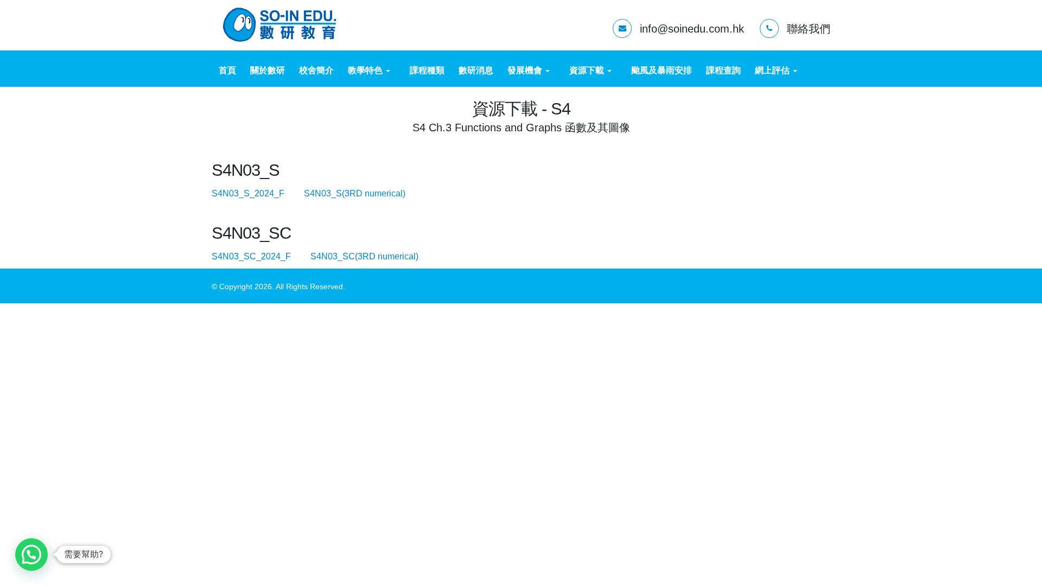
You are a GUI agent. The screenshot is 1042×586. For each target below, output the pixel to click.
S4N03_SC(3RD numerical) (373, 256)
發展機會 (525, 70)
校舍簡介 (316, 70)
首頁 (227, 70)
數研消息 (476, 70)
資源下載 (587, 70)
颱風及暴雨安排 (661, 70)
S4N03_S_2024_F (257, 193)
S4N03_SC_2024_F (260, 256)
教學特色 (366, 70)
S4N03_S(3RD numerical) (363, 193)
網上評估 (773, 70)
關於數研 (267, 70)
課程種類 (427, 70)
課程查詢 (723, 70)
